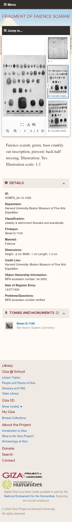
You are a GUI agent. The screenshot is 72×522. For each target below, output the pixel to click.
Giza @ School (13, 372)
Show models (10, 406)
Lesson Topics (11, 377)
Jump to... (15, 30)
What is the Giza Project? (18, 436)
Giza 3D (8, 400)
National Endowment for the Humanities (29, 496)
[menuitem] (36, 406)
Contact (8, 460)
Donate (8, 448)
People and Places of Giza (18, 383)
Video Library (10, 393)
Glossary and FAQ (13, 388)
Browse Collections (14, 418)
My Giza (8, 412)
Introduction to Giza (14, 431)
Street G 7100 (26, 323)
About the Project (16, 425)
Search (7, 454)
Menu (12, 4)
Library (7, 366)
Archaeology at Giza (15, 441)
